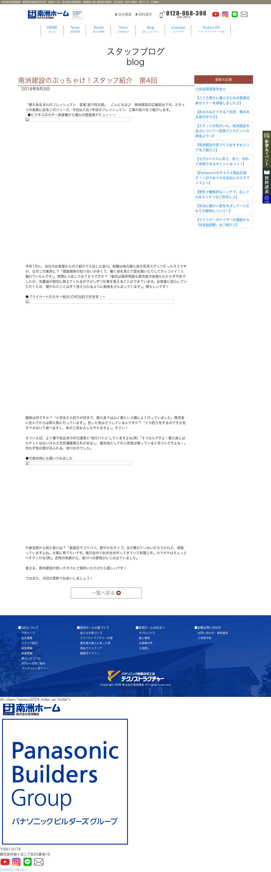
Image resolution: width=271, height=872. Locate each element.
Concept (178, 29)
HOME (52, 29)
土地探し (144, 648)
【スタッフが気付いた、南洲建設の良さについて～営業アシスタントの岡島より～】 (222, 131)
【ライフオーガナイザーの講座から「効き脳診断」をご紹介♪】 (222, 222)
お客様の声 (146, 643)
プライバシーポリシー (35, 668)
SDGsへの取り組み (33, 663)
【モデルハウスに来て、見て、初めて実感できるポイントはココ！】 (222, 161)
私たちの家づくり (91, 633)
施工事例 (144, 638)
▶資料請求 (143, 14)
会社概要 (26, 638)
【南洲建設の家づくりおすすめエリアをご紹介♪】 (222, 147)
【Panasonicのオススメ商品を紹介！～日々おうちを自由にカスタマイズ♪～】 (222, 178)
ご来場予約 (205, 638)
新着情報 (26, 653)
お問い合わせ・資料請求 (213, 633)
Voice (123, 29)
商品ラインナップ (91, 648)
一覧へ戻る (103, 592)
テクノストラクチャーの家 (96, 638)
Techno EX (211, 29)
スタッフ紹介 (29, 643)
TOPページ (28, 633)
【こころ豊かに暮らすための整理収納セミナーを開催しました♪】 (222, 100)
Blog (150, 29)
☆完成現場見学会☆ (210, 89)
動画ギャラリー (90, 653)
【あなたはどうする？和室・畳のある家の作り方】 (222, 114)
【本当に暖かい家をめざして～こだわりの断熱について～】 (222, 208)
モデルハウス (147, 633)
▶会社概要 (123, 14)
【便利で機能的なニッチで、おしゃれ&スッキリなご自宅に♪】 (222, 194)
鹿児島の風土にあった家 (95, 643)
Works (99, 29)
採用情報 (26, 648)
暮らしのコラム (30, 658)
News (75, 29)
